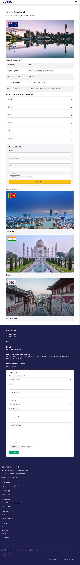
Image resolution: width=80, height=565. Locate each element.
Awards (4, 533)
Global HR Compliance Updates (12, 503)
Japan (8, 366)
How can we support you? (17, 376)
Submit (13, 452)
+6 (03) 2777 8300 (12, 336)
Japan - (4, 477)
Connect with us (7, 518)
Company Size (13, 400)
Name (11, 150)
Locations (4, 530)
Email (10, 165)
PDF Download (13, 173)
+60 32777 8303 (21, 474)
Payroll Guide (6, 506)
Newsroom (5, 537)
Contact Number (14, 409)
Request (40, 182)
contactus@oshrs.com (14, 349)
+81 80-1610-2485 (12, 477)
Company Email (14, 417)
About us (4, 527)
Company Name (14, 158)
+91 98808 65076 (22, 470)
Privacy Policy (51, 559)
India (14, 366)
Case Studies (5, 494)
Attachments (13, 443)
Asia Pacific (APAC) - (8, 474)
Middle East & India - (8, 470)
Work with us (5, 515)
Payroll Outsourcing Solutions (11, 486)
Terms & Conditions (67, 559)
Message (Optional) (15, 425)
